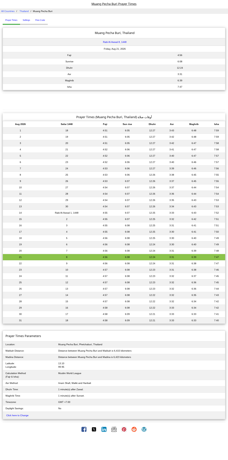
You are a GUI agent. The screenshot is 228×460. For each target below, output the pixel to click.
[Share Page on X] (94, 429)
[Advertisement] (114, 101)
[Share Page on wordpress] (144, 429)
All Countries (8, 11)
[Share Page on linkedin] (104, 429)
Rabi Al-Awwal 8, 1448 (115, 42)
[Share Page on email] (114, 429)
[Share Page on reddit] (134, 429)
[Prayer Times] (48, 18)
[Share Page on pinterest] (124, 429)
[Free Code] (52, 18)
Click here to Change (17, 415)
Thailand (24, 11)
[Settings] (50, 18)
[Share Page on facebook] (84, 429)
